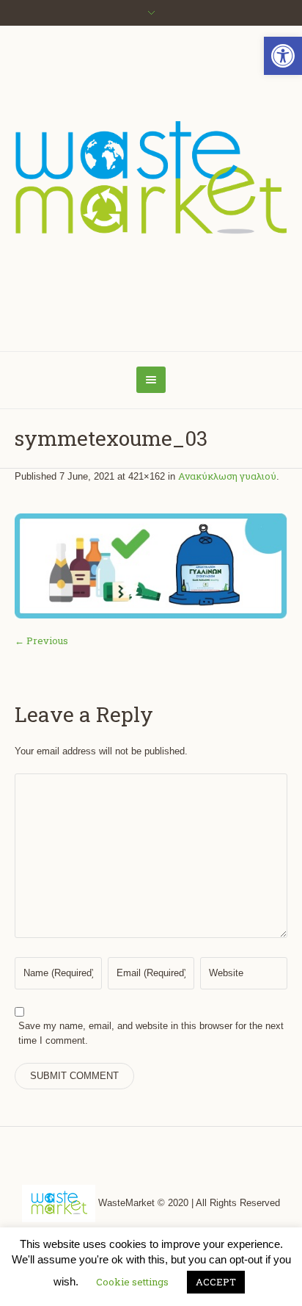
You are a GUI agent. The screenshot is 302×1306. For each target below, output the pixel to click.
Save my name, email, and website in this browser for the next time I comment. (151, 1033)
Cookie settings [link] (132, 1281)
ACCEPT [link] (216, 1281)
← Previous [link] (41, 640)
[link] (283, 56)
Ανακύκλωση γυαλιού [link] (227, 476)
